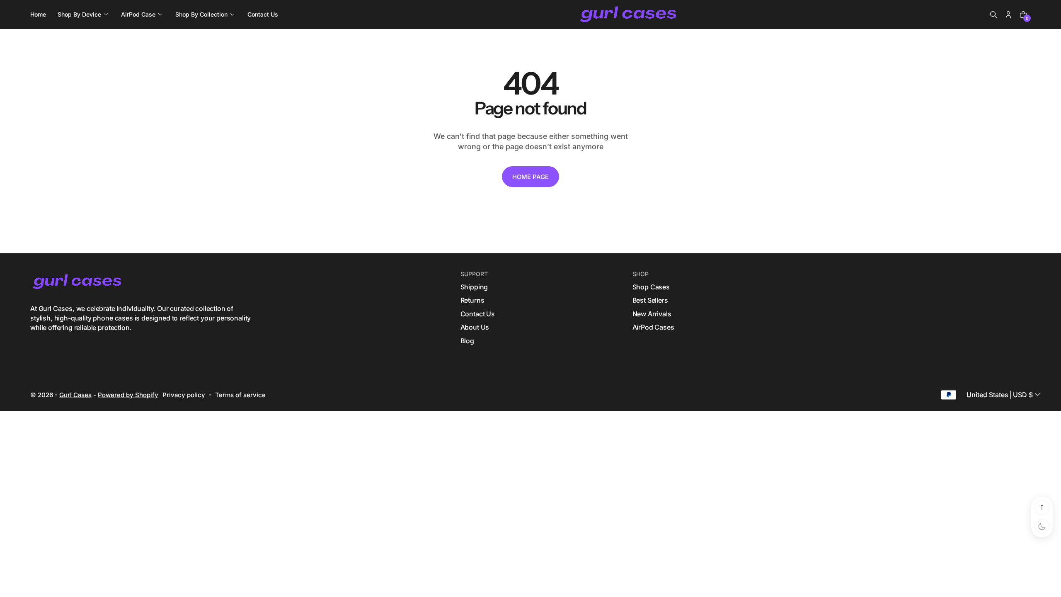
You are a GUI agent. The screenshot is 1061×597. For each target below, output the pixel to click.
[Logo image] (629, 15)
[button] (993, 14)
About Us (474, 327)
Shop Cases (651, 287)
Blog (467, 341)
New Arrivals (651, 314)
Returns (472, 300)
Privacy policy (183, 395)
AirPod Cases (653, 327)
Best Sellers (650, 300)
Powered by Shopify (128, 395)
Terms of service (240, 395)
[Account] (1008, 14)
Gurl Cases (75, 395)
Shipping (474, 287)
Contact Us (477, 314)
